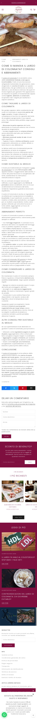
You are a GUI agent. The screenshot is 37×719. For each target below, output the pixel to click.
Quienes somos (7, 655)
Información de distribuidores (12, 669)
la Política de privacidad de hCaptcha (21, 404)
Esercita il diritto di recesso (11, 677)
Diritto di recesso (8, 675)
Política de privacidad (10, 661)
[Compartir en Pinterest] (23, 388)
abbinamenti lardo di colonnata (20, 60)
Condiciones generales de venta (13, 658)
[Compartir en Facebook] (6, 388)
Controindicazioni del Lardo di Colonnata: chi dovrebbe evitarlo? (18, 596)
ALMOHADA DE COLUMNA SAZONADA (12, 506)
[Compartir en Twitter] (14, 388)
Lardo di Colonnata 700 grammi (14, 259)
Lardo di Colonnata (10, 78)
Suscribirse (8, 645)
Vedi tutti (18, 517)
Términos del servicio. (13, 406)
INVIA (30, 462)
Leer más (5, 563)
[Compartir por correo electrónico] (31, 388)
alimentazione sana (9, 554)
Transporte (6, 666)
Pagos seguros (7, 663)
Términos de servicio (9, 672)
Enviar (6, 436)
